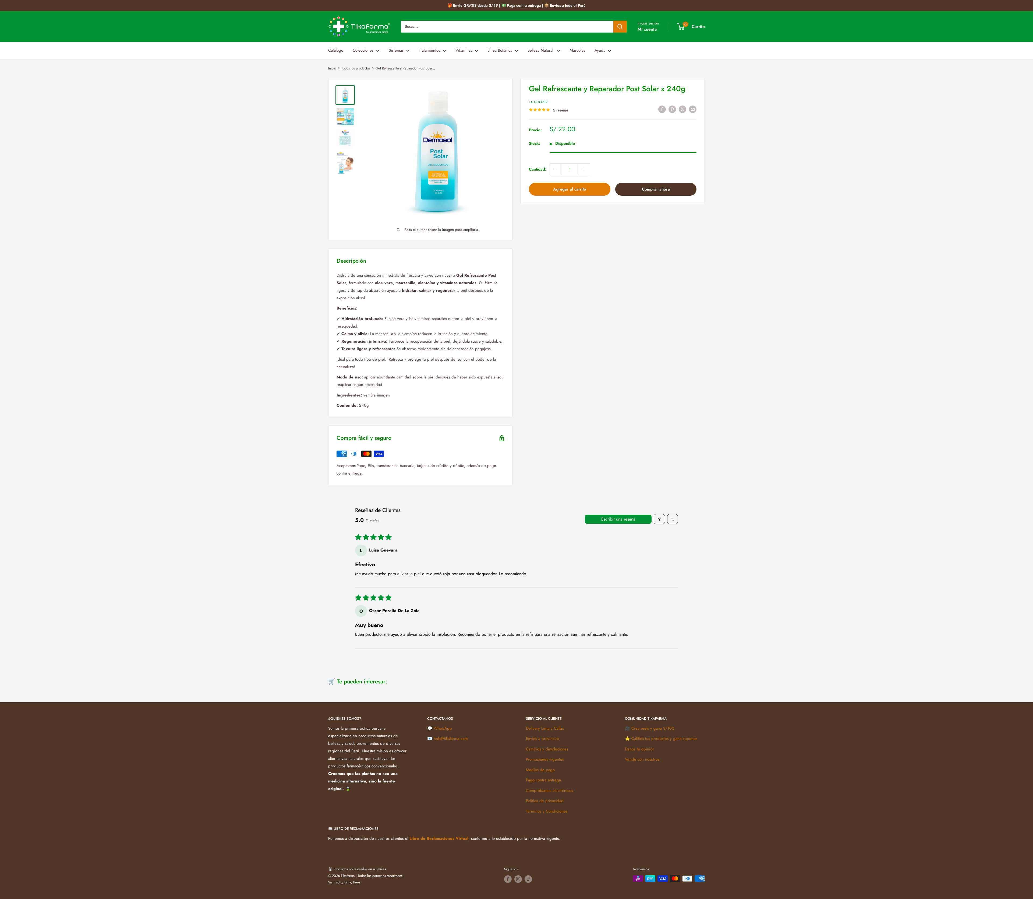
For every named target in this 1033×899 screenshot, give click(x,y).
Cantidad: (537, 169)
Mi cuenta (647, 29)
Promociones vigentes (545, 759)
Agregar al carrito (569, 189)
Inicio (332, 68)
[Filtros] (659, 519)
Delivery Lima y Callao (545, 728)
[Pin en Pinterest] (672, 109)
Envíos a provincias (542, 739)
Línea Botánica (499, 50)
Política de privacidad (545, 801)
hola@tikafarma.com (451, 739)
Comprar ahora (656, 189)
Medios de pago (540, 770)
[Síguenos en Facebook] (508, 879)
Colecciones (363, 50)
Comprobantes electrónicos (549, 790)
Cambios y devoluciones (547, 749)
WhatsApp (443, 728)
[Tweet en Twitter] (682, 109)
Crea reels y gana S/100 (652, 728)
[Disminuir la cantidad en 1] (555, 169)
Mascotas (577, 50)
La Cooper (538, 101)
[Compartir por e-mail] (692, 109)
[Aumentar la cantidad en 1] (584, 169)
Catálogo (335, 50)
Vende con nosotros (642, 759)
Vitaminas (463, 50)
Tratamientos (429, 50)
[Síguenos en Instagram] (518, 879)
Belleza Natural (541, 50)
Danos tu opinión (640, 749)
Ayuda (600, 50)
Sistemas (396, 50)
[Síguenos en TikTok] (528, 879)
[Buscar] (620, 27)
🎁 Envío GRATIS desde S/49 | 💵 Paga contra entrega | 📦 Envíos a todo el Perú (516, 5)
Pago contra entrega (543, 780)
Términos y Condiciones (546, 811)
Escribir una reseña (618, 519)
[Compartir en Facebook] (662, 109)
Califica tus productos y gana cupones (664, 739)
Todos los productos (355, 68)
